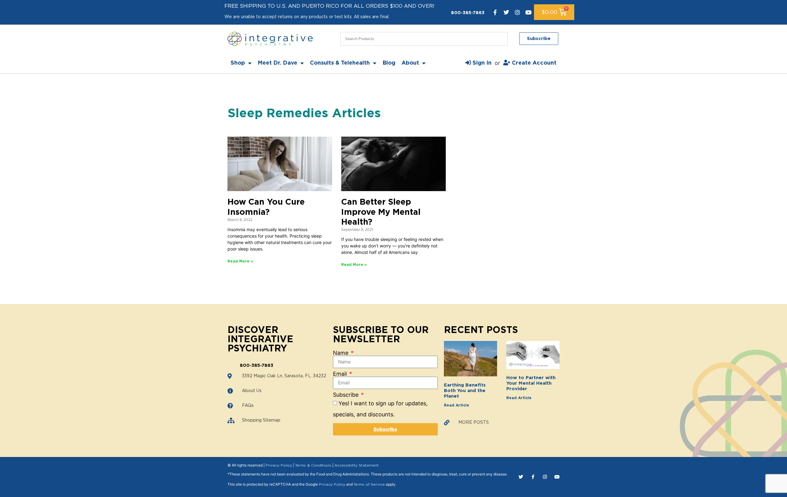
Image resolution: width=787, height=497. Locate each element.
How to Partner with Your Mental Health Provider (531, 383)
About (410, 63)
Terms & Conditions (313, 465)
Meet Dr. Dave (277, 63)
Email (340, 374)
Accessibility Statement (356, 465)
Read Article (456, 405)
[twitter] (506, 12)
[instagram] (517, 12)
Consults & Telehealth (340, 63)
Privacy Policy (279, 465)
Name (341, 353)
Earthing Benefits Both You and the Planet (465, 391)
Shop (238, 63)
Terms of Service (369, 484)
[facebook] (495, 12)
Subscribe (346, 395)
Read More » (240, 261)
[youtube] (528, 12)
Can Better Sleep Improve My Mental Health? (381, 212)
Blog (388, 63)
